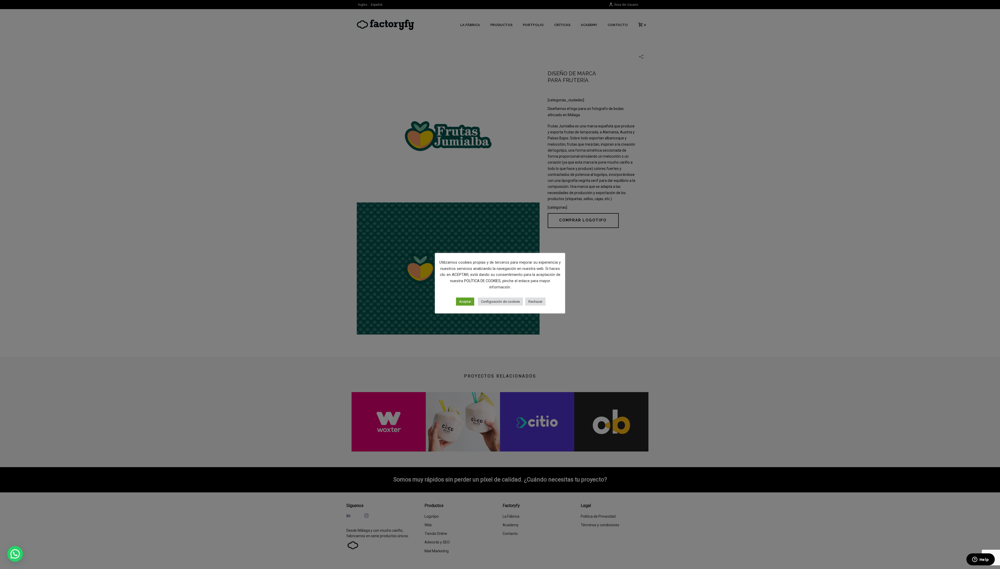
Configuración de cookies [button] (500, 302)
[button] (15, 554)
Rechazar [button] (535, 302)
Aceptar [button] (465, 302)
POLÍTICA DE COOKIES (482, 281)
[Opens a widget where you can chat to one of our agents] (980, 559)
